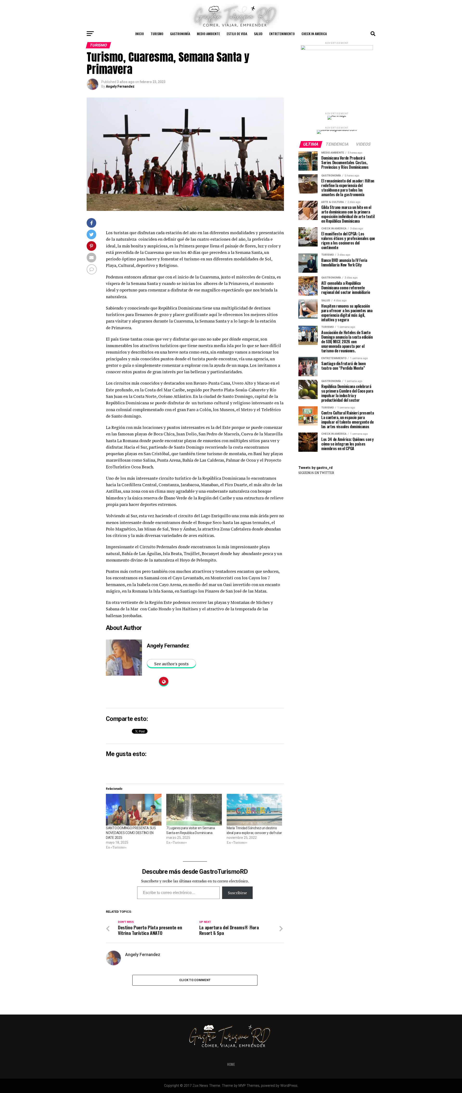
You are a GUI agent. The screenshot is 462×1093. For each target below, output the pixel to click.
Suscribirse (237, 892)
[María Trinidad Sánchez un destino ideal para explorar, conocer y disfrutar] (254, 810)
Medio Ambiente (208, 33)
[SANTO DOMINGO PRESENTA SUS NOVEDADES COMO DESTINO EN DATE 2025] (133, 810)
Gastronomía (180, 33)
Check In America (314, 33)
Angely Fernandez (120, 86)
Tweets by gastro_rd (315, 468)
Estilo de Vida (237, 33)
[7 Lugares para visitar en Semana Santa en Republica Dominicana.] (194, 810)
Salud (258, 33)
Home (231, 1064)
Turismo (157, 33)
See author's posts (171, 663)
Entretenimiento (282, 33)
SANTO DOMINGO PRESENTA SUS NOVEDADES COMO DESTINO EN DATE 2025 (131, 833)
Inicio (139, 33)
